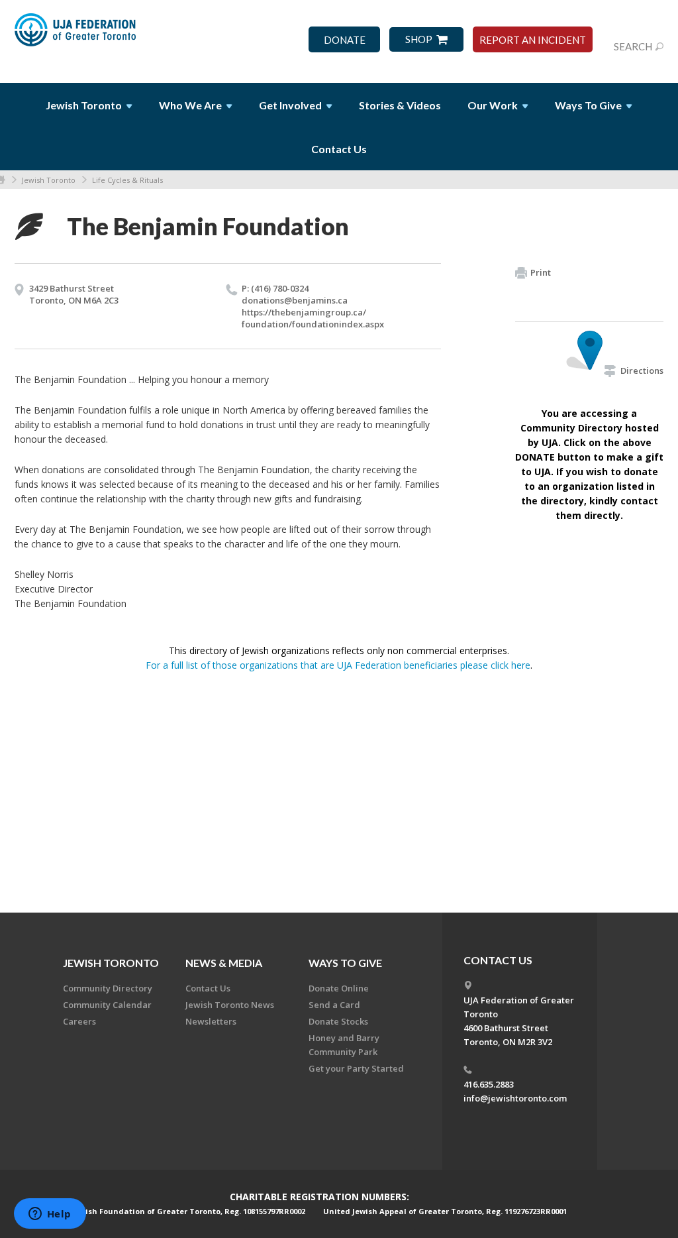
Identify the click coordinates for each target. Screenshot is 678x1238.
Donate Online (339, 988)
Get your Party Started (356, 1068)
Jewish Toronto (48, 180)
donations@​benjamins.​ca (295, 300)
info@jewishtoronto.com (515, 1098)
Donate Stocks (338, 1021)
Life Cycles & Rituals (127, 180)
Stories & (400, 105)
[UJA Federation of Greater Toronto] (76, 35)
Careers (79, 1021)
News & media (223, 962)
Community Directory (107, 988)
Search (633, 46)
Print (540, 272)
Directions (641, 370)
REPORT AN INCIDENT (532, 40)
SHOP (418, 39)
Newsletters (210, 1021)
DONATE (344, 40)
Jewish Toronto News (229, 1005)
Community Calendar (107, 1005)
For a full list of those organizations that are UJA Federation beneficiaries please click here (338, 665)
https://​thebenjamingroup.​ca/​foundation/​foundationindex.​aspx (313, 318)
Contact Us (339, 148)
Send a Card (334, 1005)
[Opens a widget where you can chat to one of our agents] (49, 1214)
